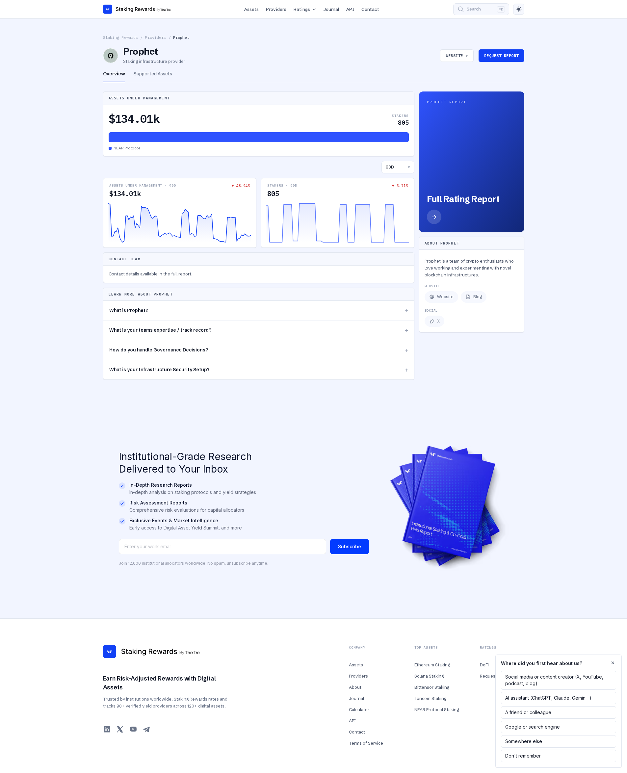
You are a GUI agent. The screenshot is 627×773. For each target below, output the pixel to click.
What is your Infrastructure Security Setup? (258, 370)
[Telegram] (146, 729)
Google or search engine (532, 727)
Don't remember (523, 756)
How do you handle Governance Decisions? (258, 350)
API (350, 9)
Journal (331, 9)
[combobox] (397, 167)
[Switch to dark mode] (518, 9)
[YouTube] (133, 729)
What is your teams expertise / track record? (258, 330)
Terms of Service (366, 743)
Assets (251, 9)
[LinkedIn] (107, 729)
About (355, 687)
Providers (276, 9)
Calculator (359, 709)
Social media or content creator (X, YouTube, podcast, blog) (554, 680)
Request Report (501, 55)
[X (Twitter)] (120, 729)
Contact (370, 9)
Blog (477, 296)
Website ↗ (457, 55)
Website (445, 296)
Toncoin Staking (430, 698)
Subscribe (349, 546)
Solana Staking (429, 676)
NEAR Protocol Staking (436, 709)
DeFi (484, 664)
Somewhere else (523, 741)
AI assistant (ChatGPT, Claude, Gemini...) (548, 698)
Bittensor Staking (431, 687)
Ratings (302, 9)
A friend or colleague (528, 712)
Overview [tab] (114, 74)
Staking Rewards (120, 37)
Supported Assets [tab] (153, 74)
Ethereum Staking (432, 664)
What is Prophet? (258, 310)
